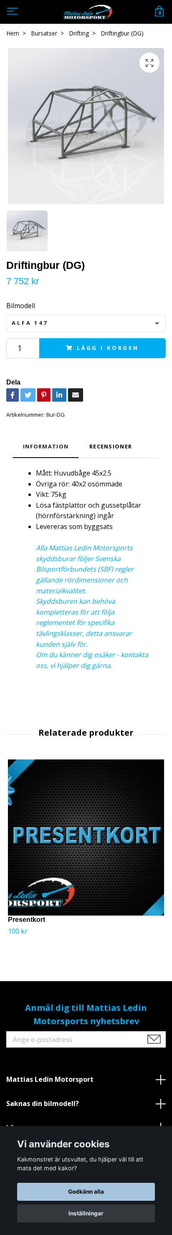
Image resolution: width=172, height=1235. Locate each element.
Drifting (79, 33)
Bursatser (44, 33)
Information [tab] (45, 446)
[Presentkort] (86, 837)
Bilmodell (20, 305)
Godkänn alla (86, 1191)
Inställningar (86, 1213)
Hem (12, 33)
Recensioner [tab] (110, 446)
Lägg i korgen (108, 348)
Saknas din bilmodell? (42, 1103)
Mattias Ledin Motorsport (50, 1079)
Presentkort (26, 919)
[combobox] (86, 323)
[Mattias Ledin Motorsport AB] (87, 12)
